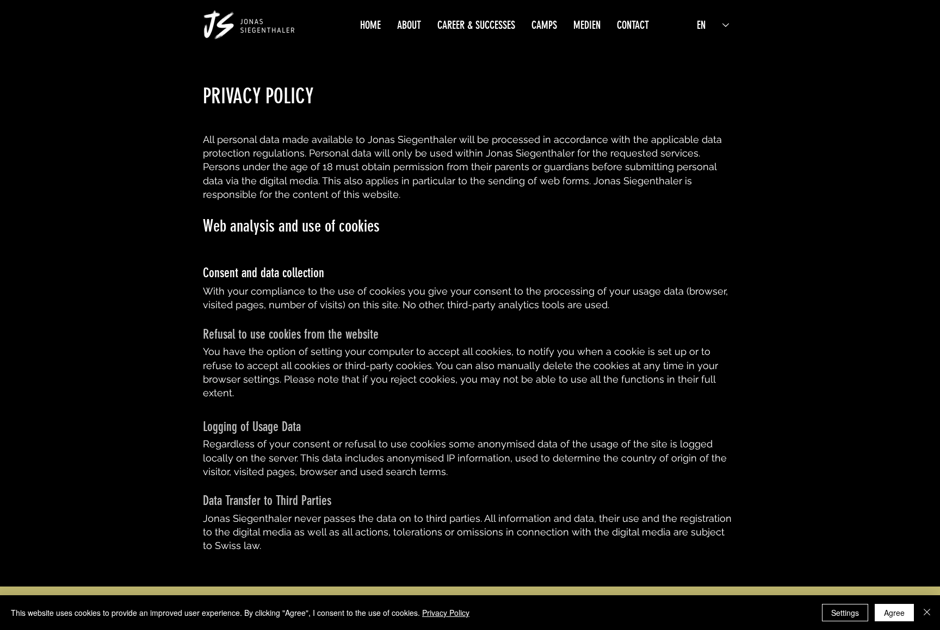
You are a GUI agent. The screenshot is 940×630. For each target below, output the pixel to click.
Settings (845, 612)
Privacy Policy (445, 612)
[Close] (926, 612)
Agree (894, 612)
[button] (409, 25)
